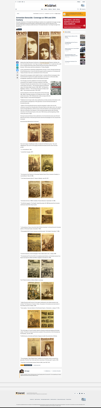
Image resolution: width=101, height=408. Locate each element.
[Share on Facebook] (17, 62)
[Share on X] (17, 65)
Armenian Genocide (44, 62)
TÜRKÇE (78, 1)
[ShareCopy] (17, 73)
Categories (83, 9)
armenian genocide (37, 365)
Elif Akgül (27, 371)
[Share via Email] (17, 75)
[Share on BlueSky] (17, 70)
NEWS (18, 13)
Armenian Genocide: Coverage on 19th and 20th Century (36, 18)
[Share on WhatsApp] (17, 68)
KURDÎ (83, 1)
